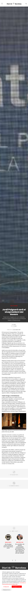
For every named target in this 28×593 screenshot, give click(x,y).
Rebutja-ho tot (6, 589)
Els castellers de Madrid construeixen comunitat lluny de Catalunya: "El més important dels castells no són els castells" (20, 549)
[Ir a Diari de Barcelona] (14, 567)
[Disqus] (14, 507)
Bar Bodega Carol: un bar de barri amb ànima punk (8, 546)
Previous (12, 560)
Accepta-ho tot (16, 586)
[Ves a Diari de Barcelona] (13, 4)
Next (15, 560)
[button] (2, 3)
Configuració (6, 586)
